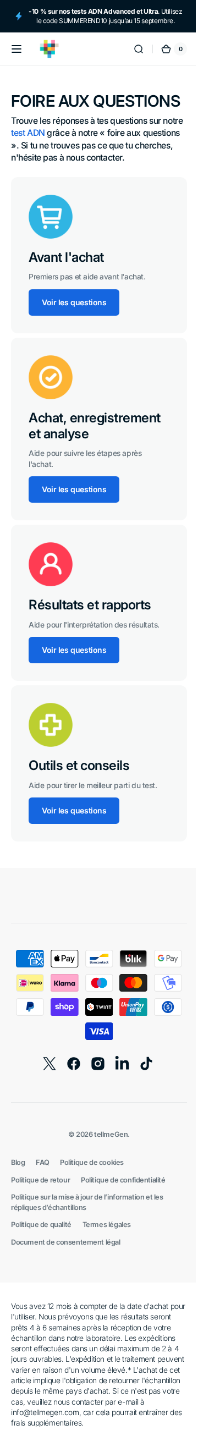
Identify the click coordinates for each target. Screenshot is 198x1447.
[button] (16, 58)
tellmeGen (107, 1184)
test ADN (50, 161)
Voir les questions (74, 330)
